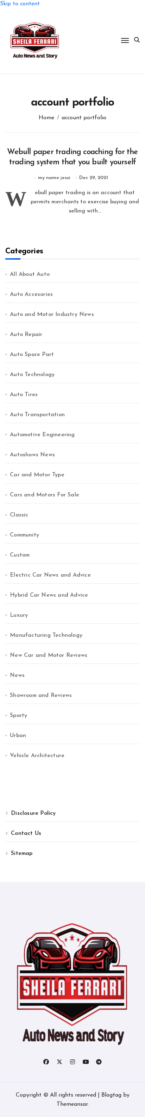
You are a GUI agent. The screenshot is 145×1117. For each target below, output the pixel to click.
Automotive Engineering (42, 435)
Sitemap (21, 853)
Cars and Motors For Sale (44, 495)
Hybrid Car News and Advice (49, 595)
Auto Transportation (37, 415)
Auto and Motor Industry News (52, 314)
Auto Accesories (31, 294)
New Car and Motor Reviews (48, 655)
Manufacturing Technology (46, 635)
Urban (18, 735)
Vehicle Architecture (37, 756)
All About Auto (30, 274)
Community (24, 535)
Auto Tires (24, 395)
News (17, 675)
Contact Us (26, 833)
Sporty (18, 715)
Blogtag (111, 1095)
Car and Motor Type (37, 475)
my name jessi (54, 177)
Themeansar (72, 1104)
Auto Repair (26, 334)
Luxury (19, 615)
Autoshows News (32, 455)
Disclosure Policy (33, 813)
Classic (19, 515)
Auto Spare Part (32, 354)
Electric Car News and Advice (50, 575)
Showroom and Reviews (41, 695)
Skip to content (20, 4)
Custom (20, 555)
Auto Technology (32, 374)
